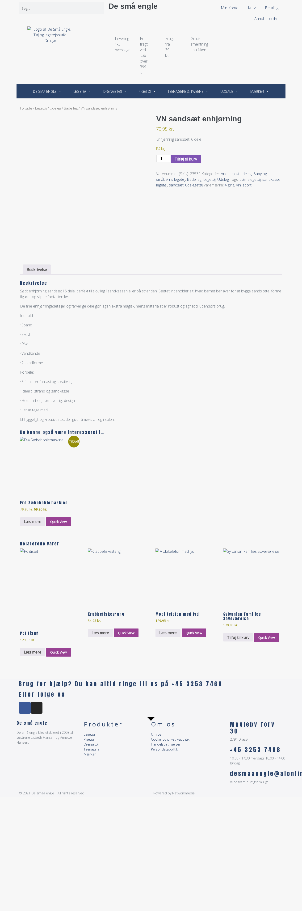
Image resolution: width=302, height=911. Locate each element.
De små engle (133, 6)
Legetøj (80, 91)
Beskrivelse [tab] (37, 269)
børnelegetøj (250, 179)
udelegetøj (194, 185)
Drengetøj (112, 91)
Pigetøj (144, 91)
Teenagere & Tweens (186, 91)
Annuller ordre (266, 18)
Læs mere (32, 521)
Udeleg (55, 108)
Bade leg (71, 108)
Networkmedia (183, 793)
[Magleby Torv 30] (224, 727)
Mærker (257, 91)
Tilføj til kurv (186, 159)
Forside (26, 108)
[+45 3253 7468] (224, 752)
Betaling (271, 7)
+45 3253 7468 (255, 750)
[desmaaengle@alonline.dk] (224, 776)
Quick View (58, 521)
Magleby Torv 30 (252, 727)
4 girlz (229, 185)
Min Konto (230, 7)
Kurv (252, 7)
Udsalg (227, 91)
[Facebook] (25, 708)
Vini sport (244, 185)
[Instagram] (36, 708)
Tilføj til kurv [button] (238, 637)
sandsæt (176, 185)
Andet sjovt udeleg (236, 173)
